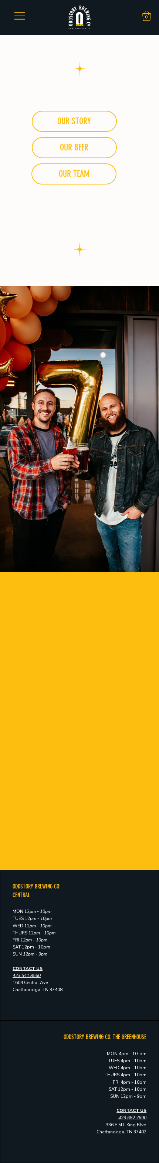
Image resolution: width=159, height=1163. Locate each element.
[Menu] (19, 16)
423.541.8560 (27, 975)
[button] (146, 16)
